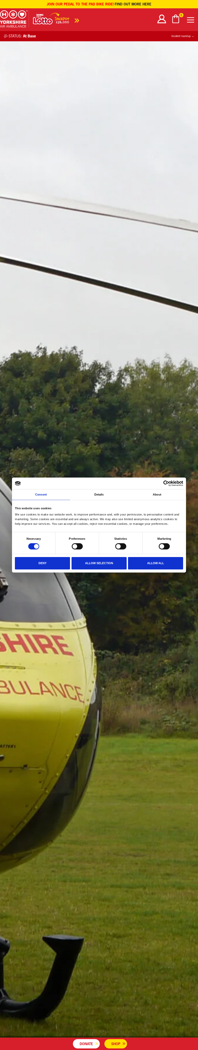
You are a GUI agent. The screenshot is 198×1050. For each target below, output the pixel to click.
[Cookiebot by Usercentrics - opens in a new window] (166, 483)
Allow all (155, 563)
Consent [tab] (41, 494)
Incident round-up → (183, 36)
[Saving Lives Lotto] (56, 19)
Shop (115, 1043)
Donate (86, 1043)
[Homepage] (14, 19)
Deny (42, 563)
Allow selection (99, 563)
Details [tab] (99, 494)
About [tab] (157, 494)
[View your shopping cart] (176, 19)
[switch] (77, 546)
